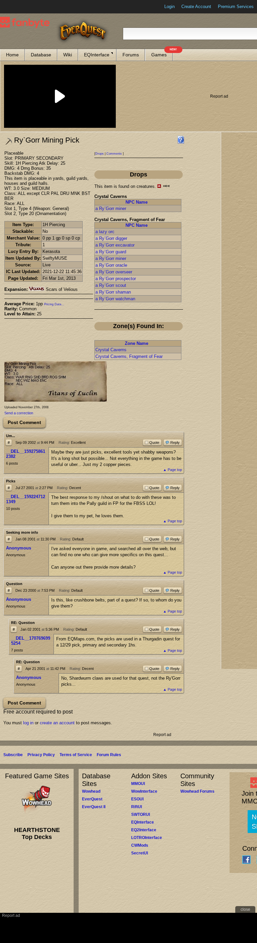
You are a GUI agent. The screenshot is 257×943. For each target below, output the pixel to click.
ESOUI (137, 799)
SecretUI (139, 853)
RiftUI (136, 806)
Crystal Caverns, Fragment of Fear (129, 356)
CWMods (139, 845)
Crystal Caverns (110, 349)
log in (28, 722)
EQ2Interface (143, 830)
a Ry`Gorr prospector (115, 278)
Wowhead (91, 791)
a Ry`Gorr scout (110, 285)
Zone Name (136, 343)
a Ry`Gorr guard (110, 251)
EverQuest (92, 799)
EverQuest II (93, 806)
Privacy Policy (41, 754)
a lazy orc (104, 231)
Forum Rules (109, 754)
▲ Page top (172, 470)
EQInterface (96, 54)
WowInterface (144, 791)
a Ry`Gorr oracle (111, 265)
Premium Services (236, 6)
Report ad (219, 96)
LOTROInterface (146, 837)
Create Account (196, 6)
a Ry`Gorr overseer (113, 271)
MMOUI (138, 783)
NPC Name (136, 202)
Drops (99, 153)
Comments (114, 153)
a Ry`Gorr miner (110, 208)
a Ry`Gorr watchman (115, 298)
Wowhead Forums (197, 791)
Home (12, 54)
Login (169, 6)
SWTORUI (140, 814)
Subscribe (13, 754)
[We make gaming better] (21, 6)
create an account (57, 722)
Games (162, 53)
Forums (130, 54)
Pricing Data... (54, 304)
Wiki (67, 54)
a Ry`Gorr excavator (115, 245)
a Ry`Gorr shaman (113, 292)
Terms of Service (76, 754)
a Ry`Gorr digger (111, 238)
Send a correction (18, 413)
